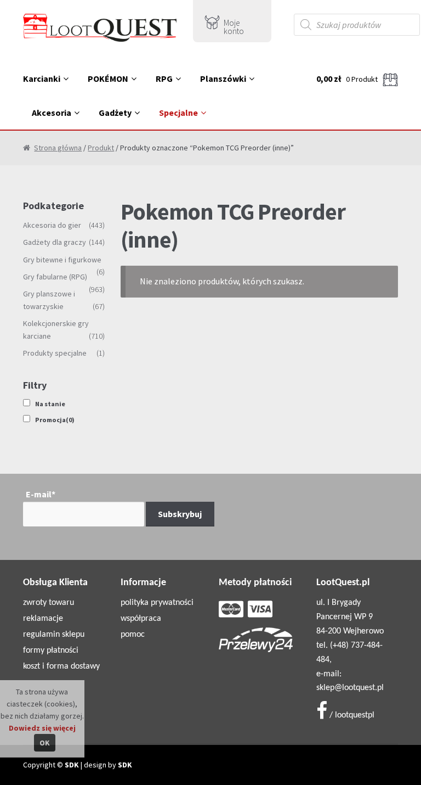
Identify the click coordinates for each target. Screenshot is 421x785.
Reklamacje (43, 618)
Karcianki (41, 78)
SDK (72, 765)
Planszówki (223, 78)
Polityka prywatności (157, 602)
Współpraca (141, 618)
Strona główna (58, 148)
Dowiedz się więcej (42, 728)
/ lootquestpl (350, 715)
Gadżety (115, 112)
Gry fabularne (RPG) (55, 277)
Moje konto (234, 27)
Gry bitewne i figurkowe (62, 260)
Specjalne (178, 112)
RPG (164, 78)
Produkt (101, 148)
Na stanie (50, 404)
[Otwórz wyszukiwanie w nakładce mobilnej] (357, 25)
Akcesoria (51, 112)
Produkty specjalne (55, 353)
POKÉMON (108, 78)
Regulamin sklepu (53, 634)
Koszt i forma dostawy (61, 666)
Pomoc (133, 634)
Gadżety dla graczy (54, 242)
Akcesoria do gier (52, 225)
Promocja (55, 420)
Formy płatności (50, 650)
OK (44, 743)
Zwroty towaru (48, 602)
